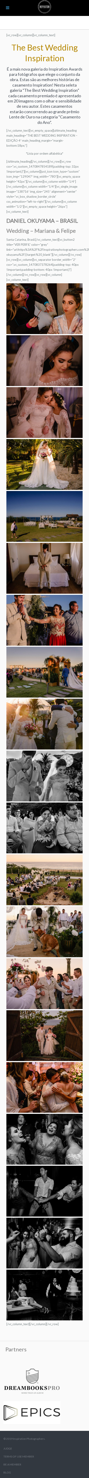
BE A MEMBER (12, 1464)
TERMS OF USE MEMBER (18, 1456)
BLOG (7, 1472)
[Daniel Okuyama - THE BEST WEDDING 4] (44, 308)
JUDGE (7, 1448)
